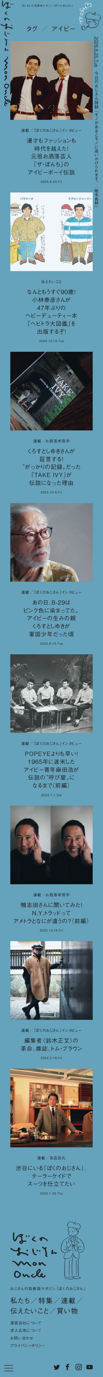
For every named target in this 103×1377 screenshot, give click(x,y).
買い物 (67, 1311)
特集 (46, 1300)
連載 (68, 1300)
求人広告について (26, 1330)
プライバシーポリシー (27, 1346)
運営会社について (26, 1323)
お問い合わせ (21, 1338)
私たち (20, 1300)
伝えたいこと (29, 1311)
